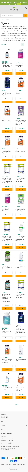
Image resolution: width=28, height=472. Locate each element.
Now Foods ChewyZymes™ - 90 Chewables (20, 151)
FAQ (24, 464)
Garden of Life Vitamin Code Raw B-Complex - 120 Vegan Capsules (21, 209)
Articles (14, 464)
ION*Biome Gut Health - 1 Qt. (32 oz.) (21, 266)
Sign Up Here (3, 436)
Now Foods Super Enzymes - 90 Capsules (7, 121)
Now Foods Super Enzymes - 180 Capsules (19, 93)
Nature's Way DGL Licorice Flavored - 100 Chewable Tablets (7, 267)
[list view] (25, 44)
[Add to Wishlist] (9, 50)
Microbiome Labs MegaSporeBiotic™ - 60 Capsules (20, 65)
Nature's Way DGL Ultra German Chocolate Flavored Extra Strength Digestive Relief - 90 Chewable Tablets (6, 298)
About (10, 464)
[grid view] (22, 44)
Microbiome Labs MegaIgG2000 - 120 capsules (6, 331)
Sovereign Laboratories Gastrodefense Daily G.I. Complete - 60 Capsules (21, 238)
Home (2, 19)
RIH (14, 466)
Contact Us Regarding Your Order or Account (10, 446)
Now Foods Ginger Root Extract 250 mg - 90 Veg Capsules (7, 361)
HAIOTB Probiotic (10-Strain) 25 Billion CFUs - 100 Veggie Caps (7, 65)
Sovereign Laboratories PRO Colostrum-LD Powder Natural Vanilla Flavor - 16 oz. (7, 180)
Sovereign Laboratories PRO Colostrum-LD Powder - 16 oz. (21, 180)
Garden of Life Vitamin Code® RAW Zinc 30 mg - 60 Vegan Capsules (21, 122)
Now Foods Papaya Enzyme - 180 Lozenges (20, 389)
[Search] (25, 15)
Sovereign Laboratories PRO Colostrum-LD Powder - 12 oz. (21, 296)
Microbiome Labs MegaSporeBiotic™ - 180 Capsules (6, 209)
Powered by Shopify (14, 469)
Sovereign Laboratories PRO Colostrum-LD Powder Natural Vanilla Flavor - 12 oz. (7, 238)
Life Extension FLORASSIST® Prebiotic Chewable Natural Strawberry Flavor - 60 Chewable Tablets (20, 330)
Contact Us (20, 464)
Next (16, 404)
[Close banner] (26, 3)
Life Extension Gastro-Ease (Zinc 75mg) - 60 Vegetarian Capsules (7, 93)
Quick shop (7, 70)
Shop (6, 464)
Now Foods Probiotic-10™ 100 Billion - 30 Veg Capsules (6, 151)
